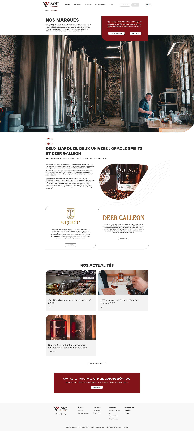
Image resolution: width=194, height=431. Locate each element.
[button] (116, 33)
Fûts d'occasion (113, 419)
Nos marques (97, 407)
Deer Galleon (97, 413)
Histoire (80, 410)
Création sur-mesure (114, 410)
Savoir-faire (112, 407)
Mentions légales (109, 427)
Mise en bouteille (113, 416)
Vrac (110, 413)
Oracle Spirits (97, 410)
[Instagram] (61, 414)
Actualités (127, 410)
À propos (80, 407)
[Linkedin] (65, 414)
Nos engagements (83, 413)
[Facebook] (57, 414)
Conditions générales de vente (97, 427)
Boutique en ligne (129, 407)
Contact (127, 413)
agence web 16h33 (123, 427)
